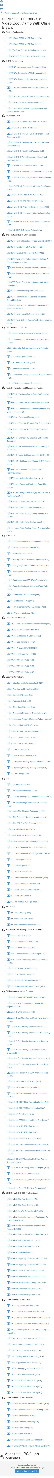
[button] (1, 2)
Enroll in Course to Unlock (27, 1471)
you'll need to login (37, 1467)
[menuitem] (1, 6)
